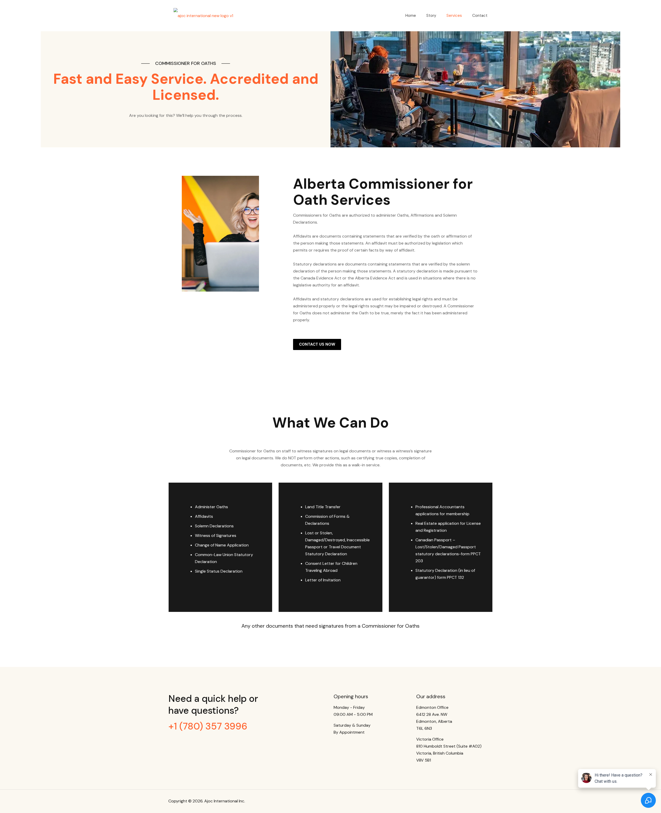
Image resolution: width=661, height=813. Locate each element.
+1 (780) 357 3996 (207, 726)
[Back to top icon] (487, 800)
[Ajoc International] (203, 15)
